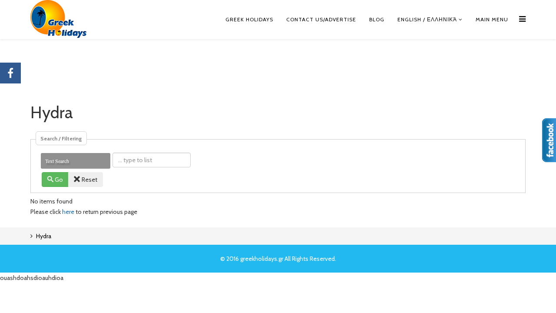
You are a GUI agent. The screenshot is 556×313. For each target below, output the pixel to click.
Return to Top (532, 303)
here (68, 212)
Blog (376, 19)
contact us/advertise (321, 19)
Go (59, 179)
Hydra (43, 236)
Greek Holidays (249, 19)
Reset (89, 179)
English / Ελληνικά (427, 19)
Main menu (492, 19)
